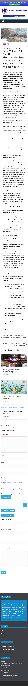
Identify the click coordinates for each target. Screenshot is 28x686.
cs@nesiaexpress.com (12, 675)
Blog (4, 44)
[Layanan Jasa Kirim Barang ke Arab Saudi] (13, 408)
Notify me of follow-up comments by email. (13, 489)
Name (3, 455)
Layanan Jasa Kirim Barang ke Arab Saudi (13, 412)
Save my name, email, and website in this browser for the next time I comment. (12, 481)
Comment (4, 435)
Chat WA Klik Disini (14, 4)
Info (2, 630)
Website (3, 470)
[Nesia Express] (3, 21)
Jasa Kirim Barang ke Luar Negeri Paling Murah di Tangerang (14, 344)
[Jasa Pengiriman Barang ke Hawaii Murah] (14, 381)
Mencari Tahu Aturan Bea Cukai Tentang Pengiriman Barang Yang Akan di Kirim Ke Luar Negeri (15, 338)
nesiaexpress (13, 70)
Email (3, 462)
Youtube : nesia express (7, 652)
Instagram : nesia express (7, 646)
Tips (8, 44)
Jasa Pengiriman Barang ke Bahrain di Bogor (12, 371)
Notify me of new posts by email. (10, 494)
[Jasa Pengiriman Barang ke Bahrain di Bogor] (14, 355)
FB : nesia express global (7, 649)
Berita (2, 634)
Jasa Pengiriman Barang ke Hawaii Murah (12, 397)
